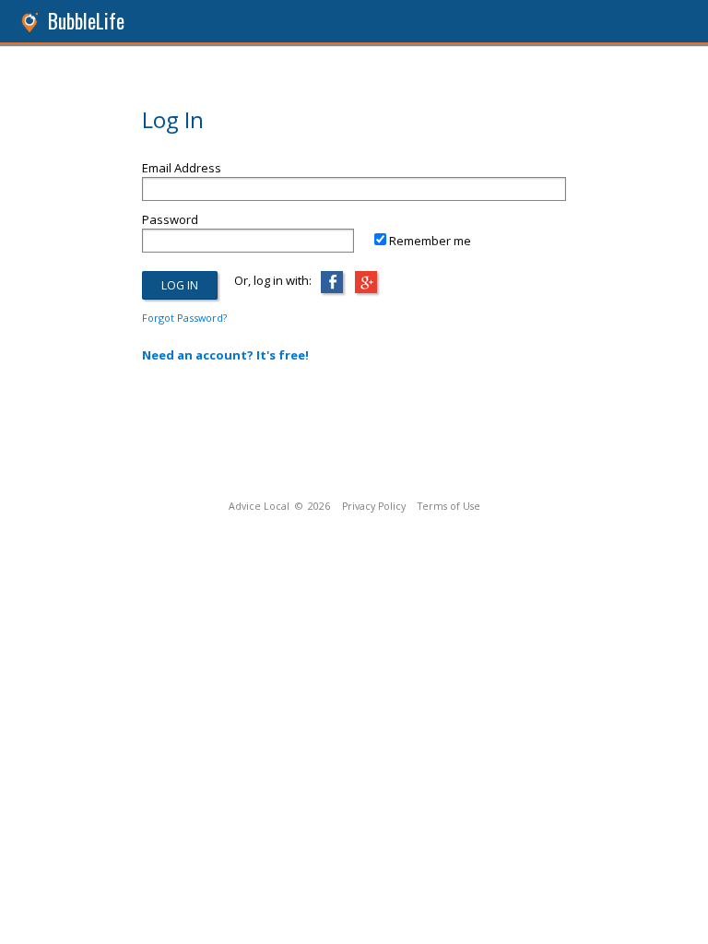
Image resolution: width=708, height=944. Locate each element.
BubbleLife (86, 20)
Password (170, 219)
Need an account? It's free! (225, 355)
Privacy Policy (374, 506)
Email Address (181, 167)
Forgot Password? (184, 317)
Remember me (430, 240)
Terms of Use (449, 506)
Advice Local (259, 506)
